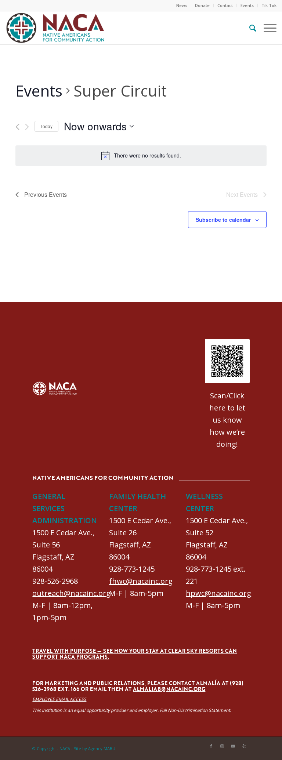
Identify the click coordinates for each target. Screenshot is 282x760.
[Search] (249, 27)
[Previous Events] (17, 126)
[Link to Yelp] (244, 746)
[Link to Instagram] (222, 746)
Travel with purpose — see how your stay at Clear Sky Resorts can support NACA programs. (134, 653)
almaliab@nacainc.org (169, 689)
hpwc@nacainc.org (218, 593)
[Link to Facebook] (211, 746)
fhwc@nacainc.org (141, 581)
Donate (202, 5)
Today (46, 126)
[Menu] (266, 27)
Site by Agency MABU (94, 748)
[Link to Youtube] (233, 746)
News (181, 5)
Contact (225, 5)
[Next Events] (27, 126)
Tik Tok (268, 5)
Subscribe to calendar (223, 219)
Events (247, 5)
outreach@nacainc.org (71, 593)
